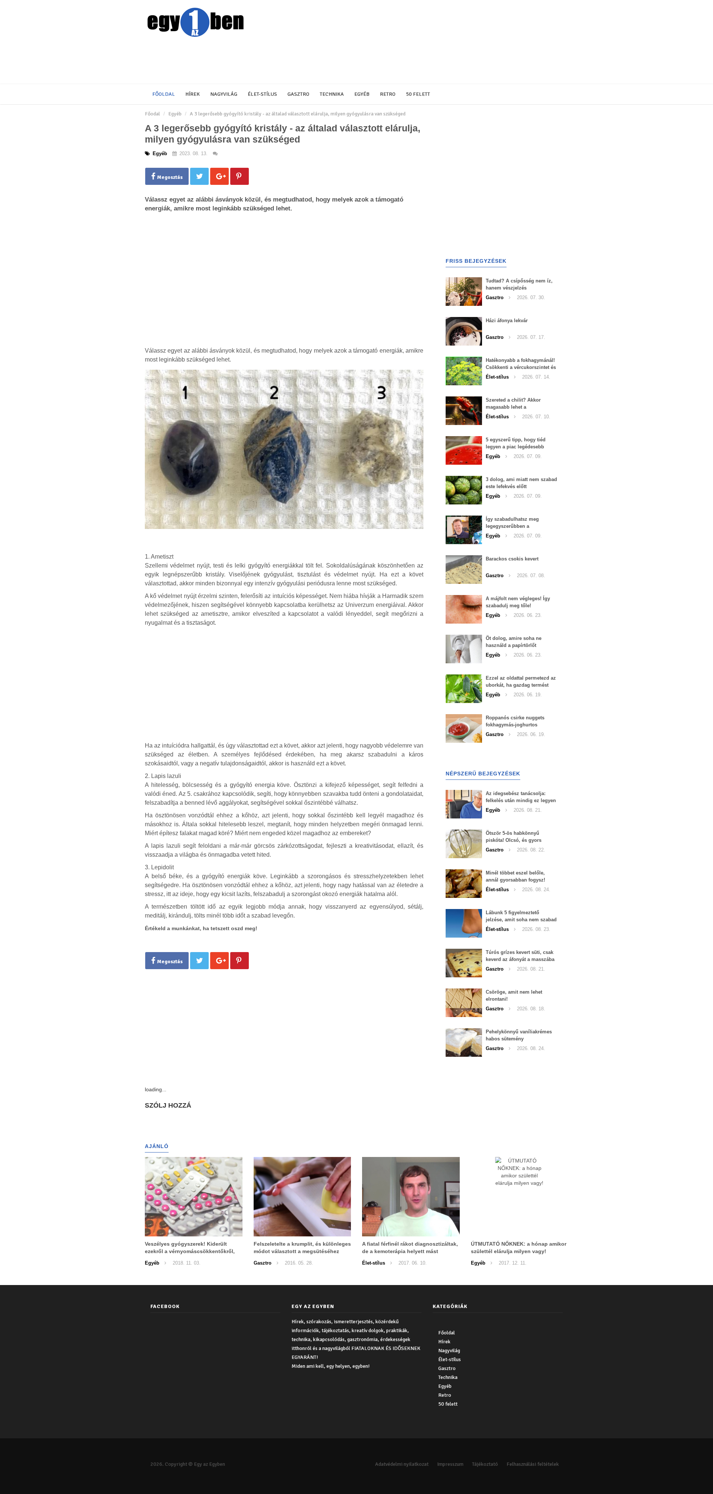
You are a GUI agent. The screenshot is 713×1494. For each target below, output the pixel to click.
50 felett (418, 94)
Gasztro (298, 94)
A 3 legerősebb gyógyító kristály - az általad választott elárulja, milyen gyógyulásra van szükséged (298, 114)
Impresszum (450, 1464)
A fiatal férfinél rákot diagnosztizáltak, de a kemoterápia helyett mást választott (410, 1251)
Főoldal (163, 94)
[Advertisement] (325, 61)
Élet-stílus (262, 94)
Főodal (152, 114)
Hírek (192, 94)
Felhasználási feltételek (533, 1464)
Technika (332, 94)
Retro (387, 94)
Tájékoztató (485, 1464)
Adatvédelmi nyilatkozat (402, 1464)
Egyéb (361, 94)
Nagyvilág (223, 94)
